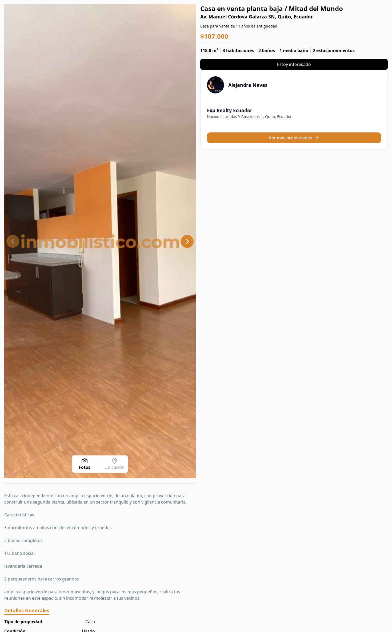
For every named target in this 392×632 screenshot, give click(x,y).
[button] (12, 241)
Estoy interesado (294, 64)
